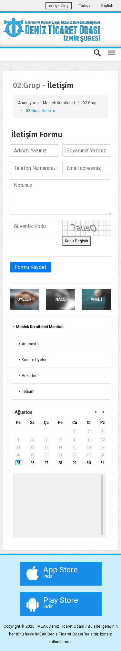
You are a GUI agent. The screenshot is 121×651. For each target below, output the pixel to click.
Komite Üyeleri (34, 360)
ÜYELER (24, 299)
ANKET (97, 299)
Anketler (29, 375)
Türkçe (85, 6)
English (107, 6)
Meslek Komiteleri (59, 103)
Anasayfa (26, 103)
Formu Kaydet (30, 267)
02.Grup (89, 103)
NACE (60, 299)
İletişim (28, 391)
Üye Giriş (60, 6)
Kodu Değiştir (76, 241)
